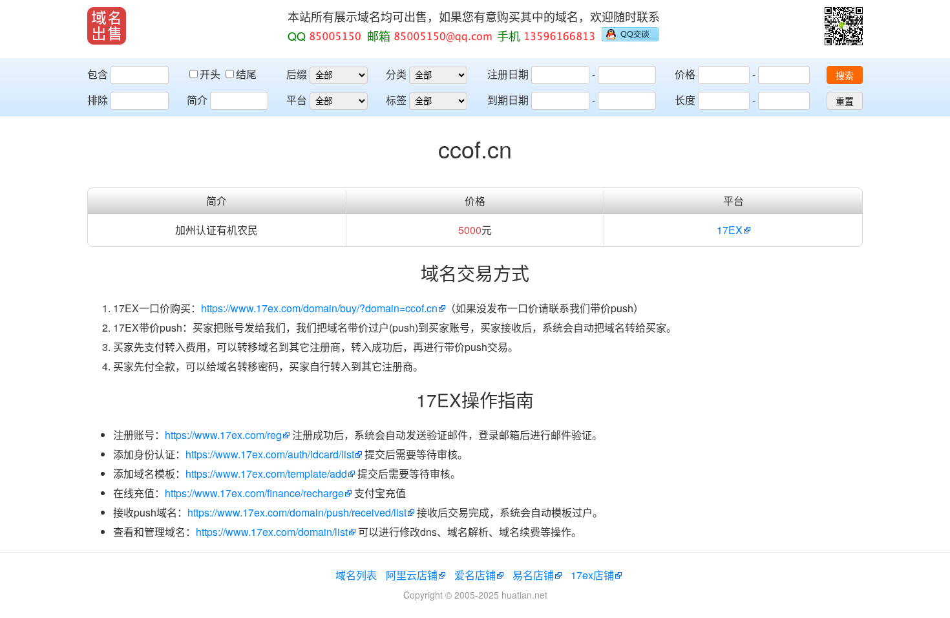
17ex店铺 (592, 575)
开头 (211, 74)
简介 (197, 99)
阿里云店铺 (412, 575)
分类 (396, 74)
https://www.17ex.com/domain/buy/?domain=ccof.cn (319, 308)
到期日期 (508, 99)
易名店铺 (533, 575)
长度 (685, 99)
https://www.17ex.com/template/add (266, 473)
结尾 (246, 74)
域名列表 (356, 575)
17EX (730, 229)
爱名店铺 (475, 575)
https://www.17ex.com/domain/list (272, 531)
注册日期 (508, 74)
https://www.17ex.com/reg (223, 434)
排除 (97, 99)
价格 (685, 74)
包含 (97, 74)
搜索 (845, 75)
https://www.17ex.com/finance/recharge (254, 492)
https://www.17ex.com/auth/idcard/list (269, 454)
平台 (296, 99)
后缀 (296, 74)
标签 (396, 99)
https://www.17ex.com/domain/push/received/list (296, 512)
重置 (845, 101)
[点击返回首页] (106, 25)
